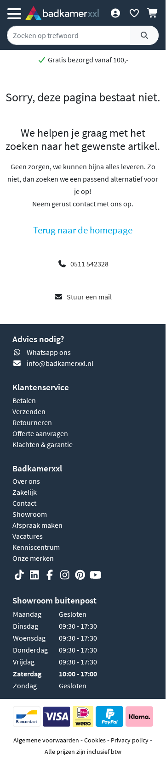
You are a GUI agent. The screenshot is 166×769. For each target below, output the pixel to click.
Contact (24, 503)
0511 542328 (89, 263)
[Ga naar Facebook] (50, 575)
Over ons (26, 481)
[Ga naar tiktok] (19, 575)
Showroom (29, 514)
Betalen (24, 400)
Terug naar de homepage (82, 230)
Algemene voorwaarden (46, 740)
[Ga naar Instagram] (65, 575)
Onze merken (33, 558)
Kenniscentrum (36, 547)
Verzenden (29, 411)
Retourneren (32, 422)
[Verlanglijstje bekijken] (134, 12)
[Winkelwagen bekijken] (153, 12)
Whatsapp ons (49, 352)
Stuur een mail (89, 296)
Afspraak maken (37, 525)
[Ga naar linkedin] (34, 575)
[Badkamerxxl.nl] (62, 13)
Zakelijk (24, 492)
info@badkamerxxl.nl (60, 363)
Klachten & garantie (42, 444)
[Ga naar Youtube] (95, 575)
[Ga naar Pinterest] (80, 575)
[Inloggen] (115, 12)
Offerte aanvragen (40, 433)
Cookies (95, 740)
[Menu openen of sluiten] (14, 13)
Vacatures (27, 536)
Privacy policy (130, 740)
